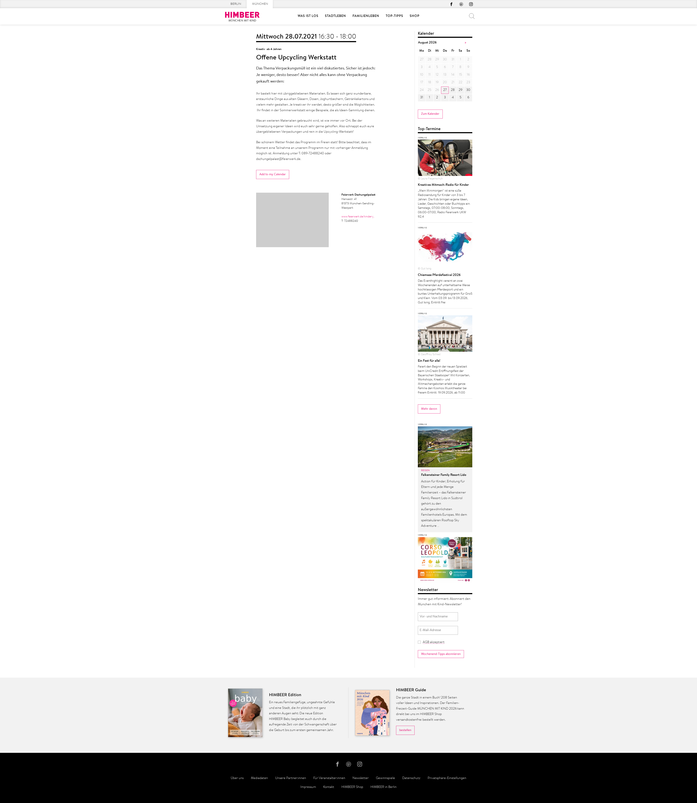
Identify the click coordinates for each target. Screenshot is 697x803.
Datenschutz (411, 778)
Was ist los (308, 16)
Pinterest (461, 4)
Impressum (308, 787)
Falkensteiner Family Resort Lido (443, 475)
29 (460, 90)
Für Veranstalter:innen (329, 778)
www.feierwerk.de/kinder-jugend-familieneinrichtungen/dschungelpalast (358, 216)
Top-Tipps (394, 16)
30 (468, 90)
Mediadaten (259, 778)
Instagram (471, 4)
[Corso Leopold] (445, 561)
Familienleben (365, 16)
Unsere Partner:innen (290, 778)
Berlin (236, 4)
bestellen (405, 730)
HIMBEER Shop (352, 787)
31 (421, 97)
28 (453, 90)
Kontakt (328, 787)
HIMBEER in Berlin (383, 787)
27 (445, 90)
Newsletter (360, 778)
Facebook (451, 4)
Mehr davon (429, 408)
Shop (414, 16)
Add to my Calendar (272, 174)
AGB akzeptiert (434, 642)
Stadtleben (335, 16)
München (260, 4)
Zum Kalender (430, 113)
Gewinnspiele (385, 778)
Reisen (425, 470)
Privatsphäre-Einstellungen (447, 778)
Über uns (237, 778)
